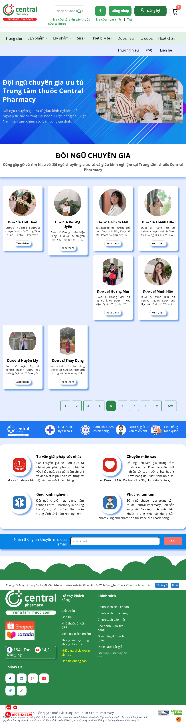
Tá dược (146, 38)
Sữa (80, 38)
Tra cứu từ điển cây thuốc (71, 19)
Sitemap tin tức (113, 655)
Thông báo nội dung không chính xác (75, 642)
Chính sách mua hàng (113, 613)
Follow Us (14, 667)
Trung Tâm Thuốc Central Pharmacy (89, 713)
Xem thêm (22, 243)
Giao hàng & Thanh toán (111, 638)
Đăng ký (153, 10)
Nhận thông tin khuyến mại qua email (40, 542)
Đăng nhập (120, 10)
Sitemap (103, 653)
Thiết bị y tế (100, 38)
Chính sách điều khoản (113, 607)
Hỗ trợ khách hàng (72, 598)
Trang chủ (13, 38)
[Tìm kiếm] (78, 10)
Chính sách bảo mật (138, 585)
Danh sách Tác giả (110, 647)
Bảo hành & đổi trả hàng (110, 628)
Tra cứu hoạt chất (108, 19)
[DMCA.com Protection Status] (176, 713)
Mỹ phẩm (61, 38)
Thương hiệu (128, 50)
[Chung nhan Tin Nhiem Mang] (163, 713)
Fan (22, 649)
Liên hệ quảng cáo (74, 661)
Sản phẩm (36, 38)
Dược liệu (126, 38)
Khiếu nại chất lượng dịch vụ (75, 652)
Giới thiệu (68, 610)
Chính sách (107, 596)
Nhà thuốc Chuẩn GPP (73, 625)
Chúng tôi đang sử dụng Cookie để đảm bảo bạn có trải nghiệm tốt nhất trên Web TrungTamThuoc (78, 585)
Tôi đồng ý (161, 585)
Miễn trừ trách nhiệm (76, 634)
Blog (148, 50)
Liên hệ (166, 50)
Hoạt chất (166, 38)
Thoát (175, 585)
